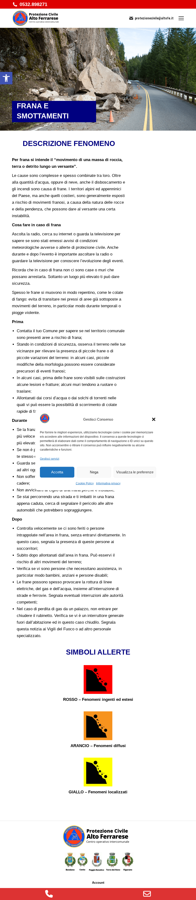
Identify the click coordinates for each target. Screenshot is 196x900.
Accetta (57, 472)
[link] (6, 78)
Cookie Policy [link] (85, 483)
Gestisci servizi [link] (49, 458)
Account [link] (98, 882)
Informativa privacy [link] (108, 483)
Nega (94, 472)
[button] (153, 419)
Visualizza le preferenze (134, 472)
